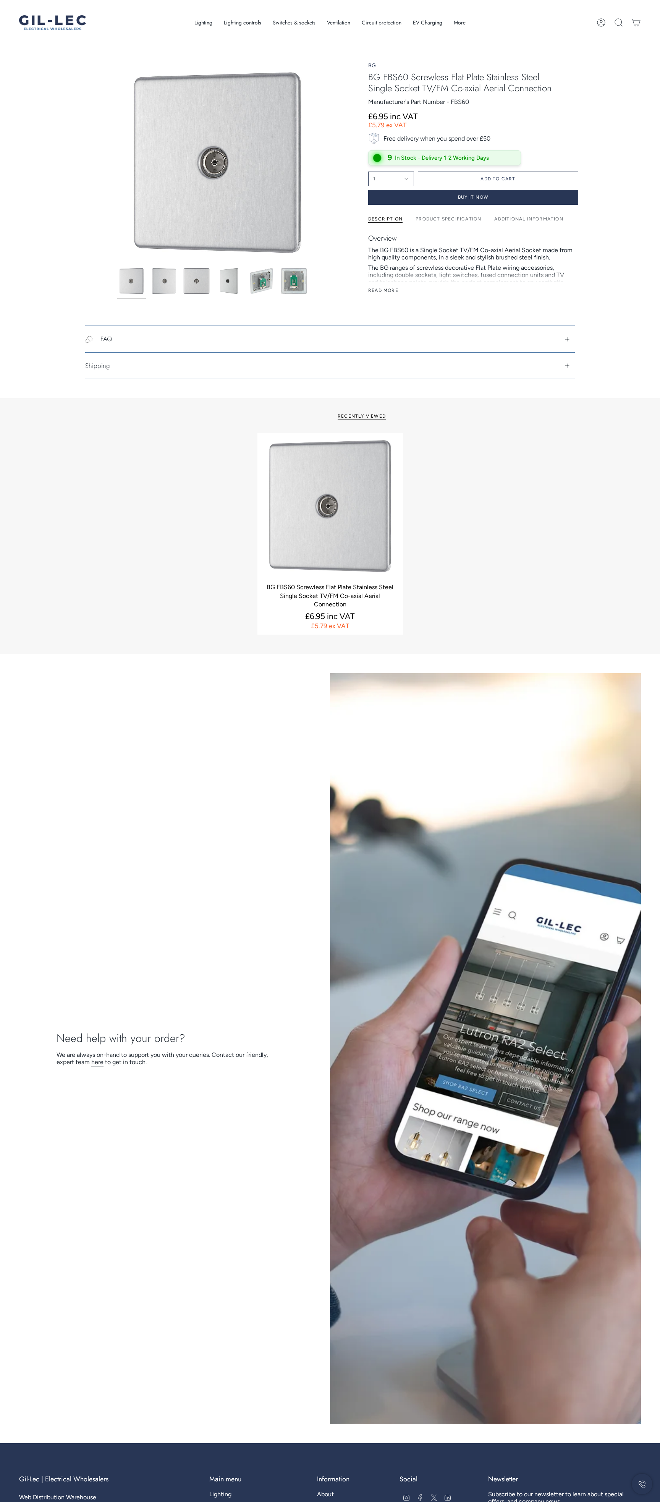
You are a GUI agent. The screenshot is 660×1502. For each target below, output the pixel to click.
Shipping (97, 365)
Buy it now (473, 197)
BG (372, 65)
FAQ (106, 338)
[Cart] (636, 22)
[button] (203, 23)
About (325, 1494)
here (97, 1062)
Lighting (220, 1494)
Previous (117, 162)
